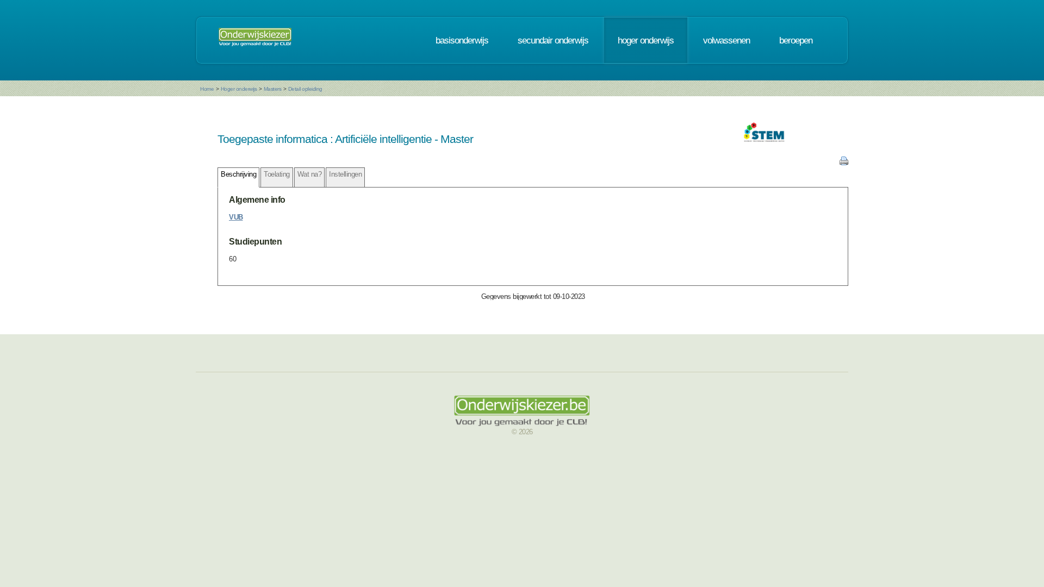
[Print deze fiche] (844, 163)
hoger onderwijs (646, 40)
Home (207, 89)
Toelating (277, 174)
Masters (273, 89)
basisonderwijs (462, 40)
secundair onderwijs (553, 40)
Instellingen (345, 174)
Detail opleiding (305, 89)
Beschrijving (238, 174)
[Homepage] (255, 40)
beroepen (795, 40)
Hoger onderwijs (239, 89)
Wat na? (309, 174)
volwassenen (726, 40)
